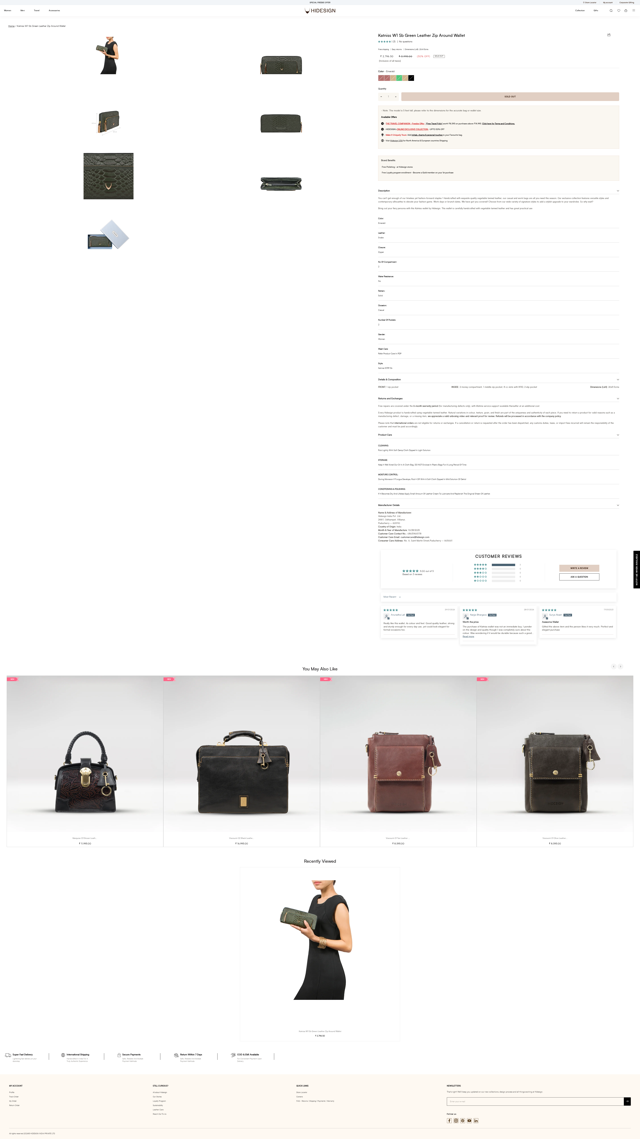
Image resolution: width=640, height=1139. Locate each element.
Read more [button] (468, 636)
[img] (391, 610)
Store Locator (301, 1092)
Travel (37, 10)
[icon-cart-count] (625, 10)
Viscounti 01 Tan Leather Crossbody (402, 838)
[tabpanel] (85, 761)
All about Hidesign (160, 1092)
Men (22, 10)
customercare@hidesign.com (415, 537)
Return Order (14, 1105)
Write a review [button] (579, 568)
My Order (13, 1101)
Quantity (382, 89)
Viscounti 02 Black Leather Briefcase (245, 838)
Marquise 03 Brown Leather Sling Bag (89, 838)
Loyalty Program (159, 1101)
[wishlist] (619, 10)
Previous (614, 667)
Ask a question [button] (579, 577)
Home (11, 26)
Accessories (54, 10)
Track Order (14, 1097)
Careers (299, 1097)
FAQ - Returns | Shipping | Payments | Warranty (315, 1101)
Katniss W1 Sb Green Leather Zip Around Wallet (41, 26)
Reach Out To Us (159, 1114)
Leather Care (158, 1110)
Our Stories (157, 1097)
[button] (385, 41)
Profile (11, 1092)
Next (621, 667)
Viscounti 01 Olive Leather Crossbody (559, 838)
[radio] (381, 78)
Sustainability (158, 1105)
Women (7, 10)
